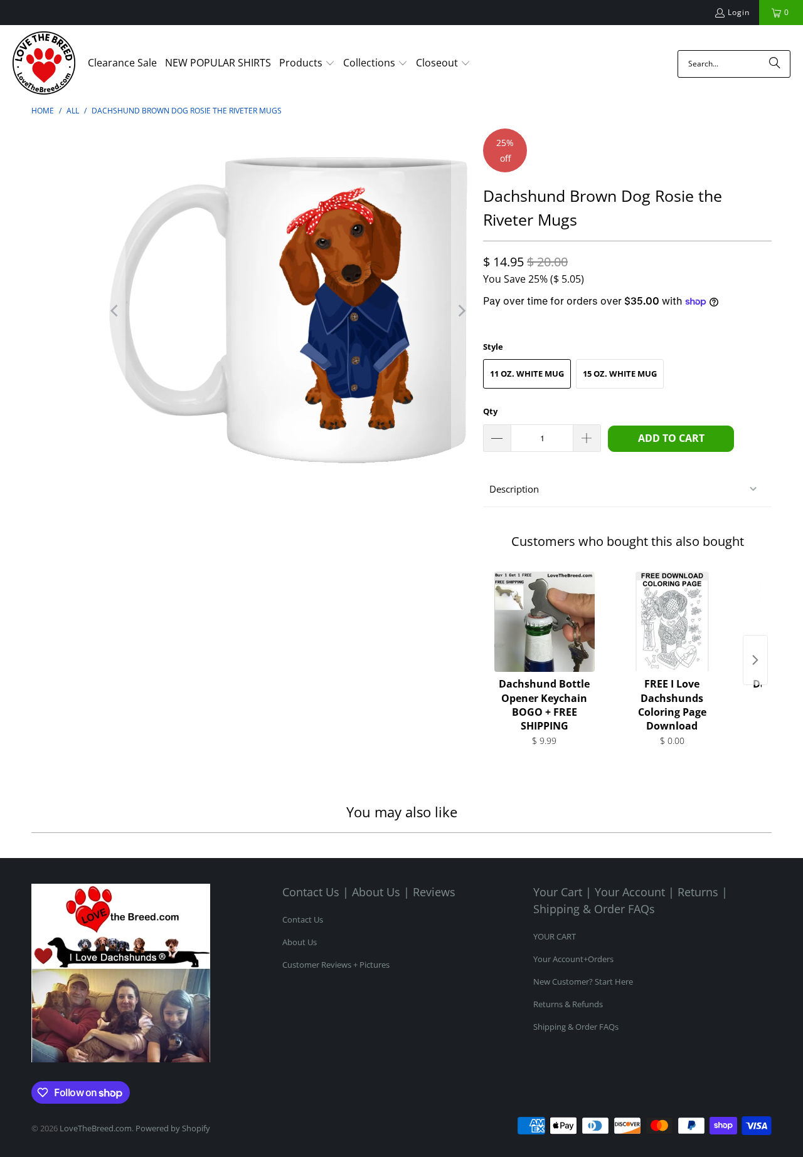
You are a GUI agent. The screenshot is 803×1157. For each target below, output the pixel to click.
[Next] (461, 310)
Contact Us (302, 919)
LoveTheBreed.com (96, 1128)
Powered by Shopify (173, 1128)
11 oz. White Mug (527, 373)
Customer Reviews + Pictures (336, 964)
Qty (490, 411)
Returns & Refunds (568, 1004)
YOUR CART (554, 936)
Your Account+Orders (573, 959)
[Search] (774, 64)
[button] (307, 64)
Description (514, 489)
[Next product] (755, 660)
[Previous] (115, 310)
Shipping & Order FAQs (576, 1026)
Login (739, 12)
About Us (299, 942)
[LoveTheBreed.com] (44, 64)
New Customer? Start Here (583, 981)
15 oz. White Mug (620, 373)
